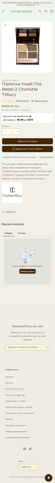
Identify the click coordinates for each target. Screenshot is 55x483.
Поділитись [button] (10, 211)
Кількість (6, 126)
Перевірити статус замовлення (20, 413)
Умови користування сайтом (18, 407)
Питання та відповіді (15, 395)
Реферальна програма (16, 431)
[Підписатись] (47, 347)
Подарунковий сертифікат (17, 437)
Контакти (9, 376)
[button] (3, 11)
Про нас (9, 382)
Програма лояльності (15, 425)
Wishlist (9, 419)
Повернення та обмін (15, 401)
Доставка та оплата (14, 389)
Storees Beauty (23, 477)
